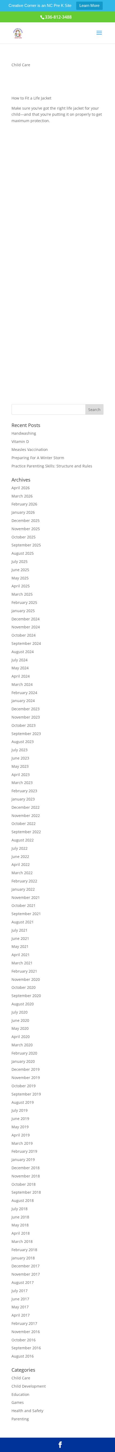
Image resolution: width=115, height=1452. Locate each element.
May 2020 (20, 1028)
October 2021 (23, 905)
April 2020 (20, 1036)
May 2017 (20, 1306)
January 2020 (23, 1061)
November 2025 (25, 528)
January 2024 (23, 700)
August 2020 (22, 1003)
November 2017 (25, 1274)
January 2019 (23, 1159)
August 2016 (22, 1356)
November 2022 (25, 815)
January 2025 (23, 610)
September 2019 (26, 1094)
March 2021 (22, 962)
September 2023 (26, 733)
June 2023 (20, 758)
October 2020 (23, 987)
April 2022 (20, 864)
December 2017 (25, 1265)
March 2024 (22, 684)
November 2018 (25, 1176)
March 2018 (22, 1241)
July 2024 (19, 659)
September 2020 (26, 995)
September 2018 (26, 1192)
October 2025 (23, 537)
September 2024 (26, 643)
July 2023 (19, 749)
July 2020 (19, 1012)
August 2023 (22, 741)
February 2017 (24, 1323)
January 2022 (23, 889)
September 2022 (26, 831)
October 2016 (23, 1339)
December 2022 (25, 807)
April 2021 (20, 954)
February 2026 (24, 504)
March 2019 (22, 1143)
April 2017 (20, 1315)
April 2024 (20, 676)
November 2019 (25, 1077)
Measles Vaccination (29, 449)
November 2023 (25, 717)
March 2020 (22, 1044)
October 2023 (23, 725)
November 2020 (25, 979)
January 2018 (23, 1257)
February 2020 (24, 1053)
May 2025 (20, 577)
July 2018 (19, 1208)
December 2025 (25, 520)
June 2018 (20, 1216)
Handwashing (23, 433)
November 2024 (25, 626)
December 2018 (25, 1167)
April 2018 (20, 1233)
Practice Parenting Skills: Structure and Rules (51, 465)
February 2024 (24, 692)
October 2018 (23, 1184)
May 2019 (20, 1126)
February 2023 (24, 790)
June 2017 (20, 1298)
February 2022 (24, 880)
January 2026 (23, 512)
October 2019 (23, 1085)
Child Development (28, 1386)
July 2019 (19, 1110)
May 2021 (20, 946)
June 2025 (20, 569)
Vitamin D (20, 441)
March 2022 (22, 872)
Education (20, 1394)
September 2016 (26, 1347)
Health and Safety (27, 1410)
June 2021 (20, 938)
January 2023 (23, 799)
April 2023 (20, 774)
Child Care (20, 64)
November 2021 (25, 897)
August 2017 (22, 1282)
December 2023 (25, 708)
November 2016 (25, 1331)
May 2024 (20, 667)
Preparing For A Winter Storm (37, 457)
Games (17, 1402)
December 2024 (25, 618)
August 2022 (22, 840)
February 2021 (24, 971)
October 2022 (23, 823)
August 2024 (22, 651)
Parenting (20, 1418)
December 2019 (25, 1069)
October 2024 (23, 635)
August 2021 (22, 921)
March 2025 (22, 594)
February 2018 (24, 1249)
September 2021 (26, 913)
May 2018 (20, 1224)
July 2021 (19, 930)
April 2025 (20, 585)
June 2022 (20, 856)
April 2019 (20, 1135)
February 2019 (24, 1151)
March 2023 (22, 782)
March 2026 (22, 496)
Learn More (89, 5)
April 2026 (20, 487)
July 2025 (19, 561)
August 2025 (22, 553)
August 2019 (22, 1102)
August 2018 (22, 1200)
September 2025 (26, 544)
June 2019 (20, 1118)
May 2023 (20, 766)
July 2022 (19, 848)
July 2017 (19, 1290)
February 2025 (24, 602)
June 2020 (20, 1020)
